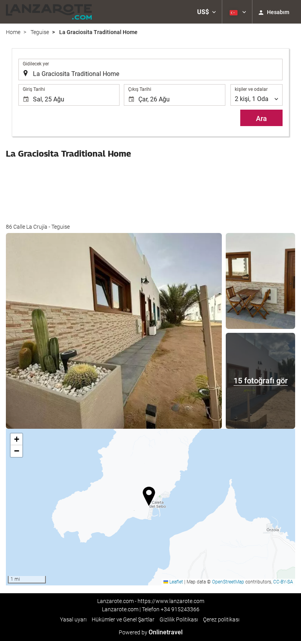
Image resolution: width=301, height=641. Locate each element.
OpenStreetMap (228, 582)
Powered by (151, 632)
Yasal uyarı (73, 619)
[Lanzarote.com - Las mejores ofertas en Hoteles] (49, 11)
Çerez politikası (221, 619)
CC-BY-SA (283, 582)
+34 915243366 (180, 609)
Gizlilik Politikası (179, 619)
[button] (206, 11)
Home (13, 32)
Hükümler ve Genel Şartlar (123, 619)
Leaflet (175, 582)
